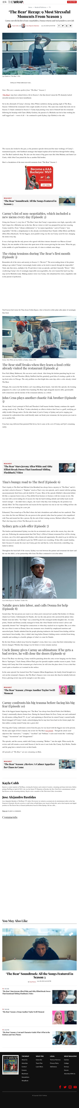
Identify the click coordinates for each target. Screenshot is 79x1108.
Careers (24, 1070)
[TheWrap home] (16, 2)
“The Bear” (6, 95)
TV (50, 7)
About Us (24, 1060)
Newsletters (25, 1077)
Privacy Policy (54, 1063)
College (66, 1063)
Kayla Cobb (15, 25)
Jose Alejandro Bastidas (32, 25)
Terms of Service (55, 1060)
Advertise (25, 1063)
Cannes (66, 1060)
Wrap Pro (40, 1056)
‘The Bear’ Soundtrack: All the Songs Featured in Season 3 (39, 975)
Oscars (66, 1070)
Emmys (66, 1066)
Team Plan (39, 1063)
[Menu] (4, 2)
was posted (49, 730)
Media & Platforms (40, 7)
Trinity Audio (20, 82)
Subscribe (72, 2)
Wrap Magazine (70, 1056)
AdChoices (53, 1066)
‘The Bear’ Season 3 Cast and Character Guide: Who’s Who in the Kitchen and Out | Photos (26, 1033)
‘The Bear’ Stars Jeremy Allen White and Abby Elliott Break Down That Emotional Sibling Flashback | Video (26, 992)
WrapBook (25, 1080)
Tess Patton (32, 982)
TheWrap (25, 1056)
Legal (52, 1056)
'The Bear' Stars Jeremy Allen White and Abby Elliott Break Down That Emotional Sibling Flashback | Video (28, 469)
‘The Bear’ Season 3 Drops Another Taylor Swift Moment (23, 1012)
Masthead (25, 1073)
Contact (24, 1066)
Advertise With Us (69, 1073)
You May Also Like (15, 921)
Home (30, 7)
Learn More (39, 1066)
